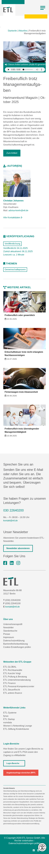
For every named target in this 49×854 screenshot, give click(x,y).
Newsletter (8, 627)
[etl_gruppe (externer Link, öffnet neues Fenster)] (18, 563)
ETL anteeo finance (12, 693)
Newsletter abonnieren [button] (18, 548)
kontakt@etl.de (10, 520)
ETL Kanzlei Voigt (12, 673)
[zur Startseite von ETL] (8, 9)
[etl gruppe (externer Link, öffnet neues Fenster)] (12, 563)
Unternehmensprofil (12, 624)
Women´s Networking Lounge (17, 726)
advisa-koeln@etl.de (18, 210)
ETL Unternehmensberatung (17, 680)
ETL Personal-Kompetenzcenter (18, 686)
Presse (6, 634)
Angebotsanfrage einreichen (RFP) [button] (20, 773)
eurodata (7, 722)
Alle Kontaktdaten (12, 217)
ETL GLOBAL (9, 667)
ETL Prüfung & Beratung (15, 676)
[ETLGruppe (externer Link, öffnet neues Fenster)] (5, 563)
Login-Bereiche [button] (12, 763)
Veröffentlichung (12, 243)
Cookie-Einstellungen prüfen (17, 647)
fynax (5, 716)
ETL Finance (9, 683)
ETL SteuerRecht (11, 690)
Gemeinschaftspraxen (15, 269)
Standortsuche (10, 631)
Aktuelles (22, 31)
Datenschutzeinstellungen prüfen (24, 843)
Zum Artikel (11, 153)
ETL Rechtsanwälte (12, 670)
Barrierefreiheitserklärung (15, 644)
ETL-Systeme (9, 713)
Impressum (8, 637)
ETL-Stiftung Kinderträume (16, 729)
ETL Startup (9, 719)
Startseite (12, 31)
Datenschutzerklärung (13, 640)
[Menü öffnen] (43, 7)
